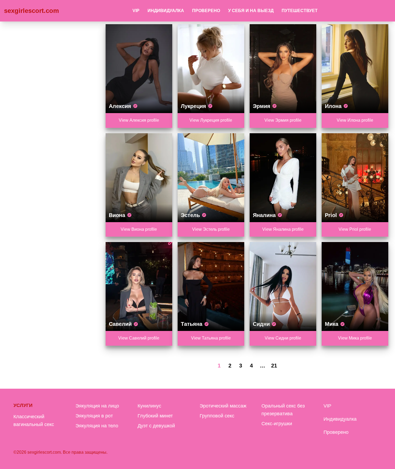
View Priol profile (355, 229)
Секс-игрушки (276, 423)
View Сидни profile (283, 338)
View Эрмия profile (282, 120)
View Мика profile (355, 338)
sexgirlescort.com (31, 10)
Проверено (206, 10)
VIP (135, 10)
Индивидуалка (166, 10)
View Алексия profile (139, 120)
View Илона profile (355, 120)
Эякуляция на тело (97, 425)
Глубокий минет (155, 416)
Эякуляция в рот (94, 416)
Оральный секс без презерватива (283, 409)
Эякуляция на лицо (97, 406)
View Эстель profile (211, 229)
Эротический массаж (223, 406)
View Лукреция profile (210, 120)
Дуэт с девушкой (156, 425)
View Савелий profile (138, 338)
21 (274, 366)
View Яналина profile (283, 229)
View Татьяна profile (211, 338)
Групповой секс (217, 416)
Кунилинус (149, 406)
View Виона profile (139, 229)
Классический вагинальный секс (33, 420)
